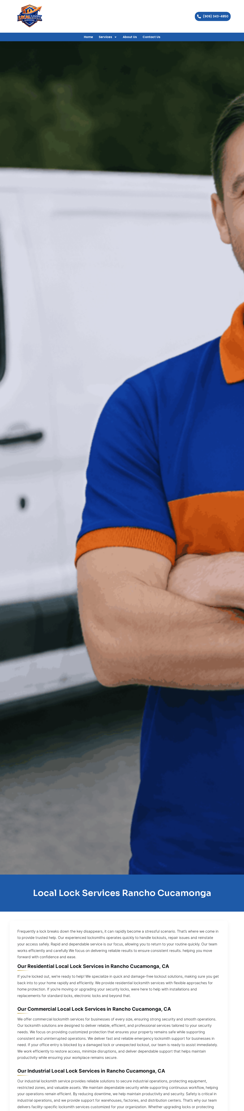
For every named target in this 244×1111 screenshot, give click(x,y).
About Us (130, 37)
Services (105, 37)
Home (88, 37)
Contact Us (151, 37)
